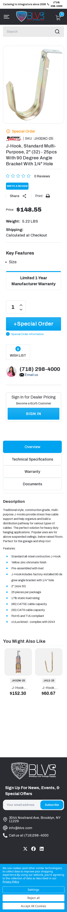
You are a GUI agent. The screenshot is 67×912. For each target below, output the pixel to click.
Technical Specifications (32, 459)
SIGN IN (33, 414)
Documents (32, 484)
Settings (33, 890)
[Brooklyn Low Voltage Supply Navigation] (5, 16)
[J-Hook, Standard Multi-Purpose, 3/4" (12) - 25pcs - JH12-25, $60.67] (49, 662)
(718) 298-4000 (56, 4)
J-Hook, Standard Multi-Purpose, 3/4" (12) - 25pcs (48, 688)
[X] (25, 849)
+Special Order (33, 324)
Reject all (33, 898)
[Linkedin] (41, 849)
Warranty (32, 471)
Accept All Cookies (33, 906)
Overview (32, 447)
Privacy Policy (11, 881)
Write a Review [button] (17, 186)
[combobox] (33, 31)
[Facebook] (33, 849)
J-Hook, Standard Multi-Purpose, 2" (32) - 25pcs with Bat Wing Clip (18, 688)
